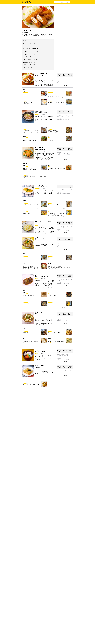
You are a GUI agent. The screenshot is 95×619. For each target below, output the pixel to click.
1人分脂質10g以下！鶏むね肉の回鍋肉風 (31, 48)
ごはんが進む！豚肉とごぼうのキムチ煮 (31, 46)
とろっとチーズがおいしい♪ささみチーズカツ (32, 43)
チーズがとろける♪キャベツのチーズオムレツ (32, 51)
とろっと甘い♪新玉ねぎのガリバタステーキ (31, 59)
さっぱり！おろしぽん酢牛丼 (29, 56)
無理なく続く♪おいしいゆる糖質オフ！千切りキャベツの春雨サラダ (36, 54)
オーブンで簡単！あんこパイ (29, 67)
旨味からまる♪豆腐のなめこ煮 (29, 62)
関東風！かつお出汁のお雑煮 (29, 64)
